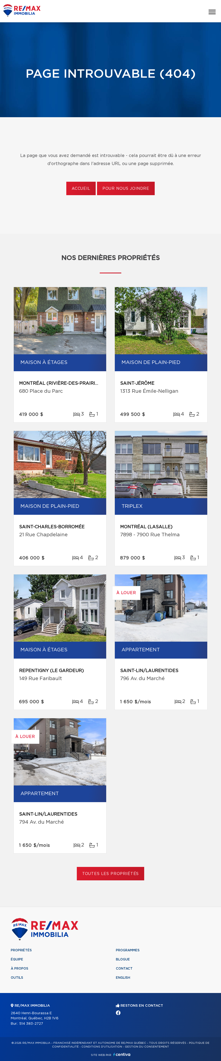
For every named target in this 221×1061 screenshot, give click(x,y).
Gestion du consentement (147, 1046)
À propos (19, 968)
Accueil (81, 189)
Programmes (128, 950)
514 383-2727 (31, 1024)
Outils (17, 977)
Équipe (17, 959)
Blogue (123, 959)
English (123, 977)
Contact (124, 968)
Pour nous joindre (125, 189)
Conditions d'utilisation (101, 1046)
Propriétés (21, 950)
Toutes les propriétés (110, 874)
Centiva (121, 1054)
